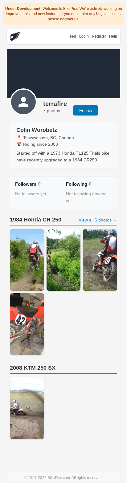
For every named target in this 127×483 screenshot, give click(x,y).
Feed (72, 36)
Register (99, 36)
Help (113, 36)
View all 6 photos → (98, 219)
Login (84, 36)
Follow (85, 110)
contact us (69, 19)
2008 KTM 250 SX (32, 368)
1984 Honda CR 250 (35, 220)
